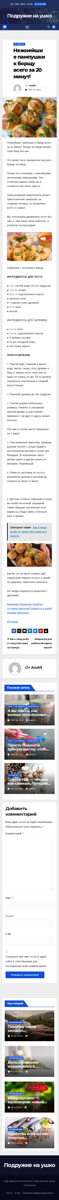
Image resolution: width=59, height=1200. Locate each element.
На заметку (19, 44)
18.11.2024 (16, 1107)
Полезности (33, 706)
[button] (48, 26)
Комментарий (15, 833)
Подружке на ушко (29, 16)
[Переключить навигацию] (27, 27)
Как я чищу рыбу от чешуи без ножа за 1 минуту (18, 643)
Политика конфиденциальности (38, 1193)
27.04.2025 (17, 1072)
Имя (9, 898)
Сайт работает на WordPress (18, 1181)
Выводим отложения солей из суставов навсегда (29, 608)
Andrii (32, 85)
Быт (10, 706)
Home (9, 1193)
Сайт (8, 934)
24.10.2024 (17, 1143)
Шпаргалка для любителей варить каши (41, 643)
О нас (17, 1193)
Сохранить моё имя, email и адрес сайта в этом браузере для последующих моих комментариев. (26, 961)
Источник (12, 621)
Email (10, 916)
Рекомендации (15, 1022)
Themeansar (29, 1185)
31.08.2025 (17, 1036)
